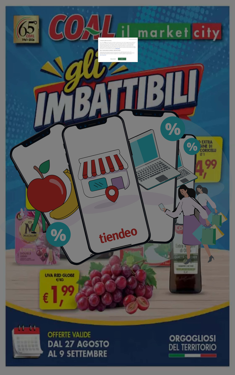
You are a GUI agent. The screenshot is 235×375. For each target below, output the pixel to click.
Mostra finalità (113, 58)
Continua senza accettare (133, 39)
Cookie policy (117, 48)
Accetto (122, 58)
